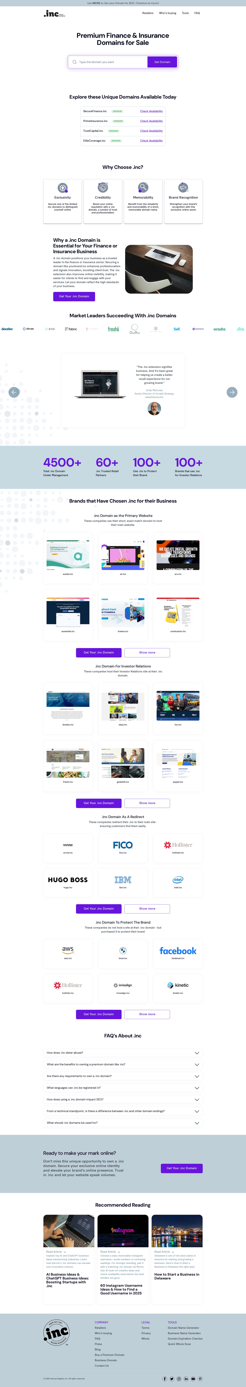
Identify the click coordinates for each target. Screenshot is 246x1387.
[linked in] (186, 1378)
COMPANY (101, 1322)
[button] (14, 392)
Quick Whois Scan (179, 1344)
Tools (185, 13)
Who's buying (167, 13)
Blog (98, 1349)
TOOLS (172, 1322)
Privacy (146, 1333)
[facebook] (164, 1378)
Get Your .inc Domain (74, 296)
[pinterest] (200, 1378)
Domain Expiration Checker (185, 1339)
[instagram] (179, 1378)
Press (98, 1344)
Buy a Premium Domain (109, 1355)
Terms (145, 1328)
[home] (54, 13)
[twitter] (171, 1378)
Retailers (147, 13)
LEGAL (146, 1322)
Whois (145, 1339)
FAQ (197, 13)
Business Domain (106, 1360)
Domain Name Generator (183, 1328)
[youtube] (193, 1378)
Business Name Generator (184, 1333)
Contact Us (102, 1366)
